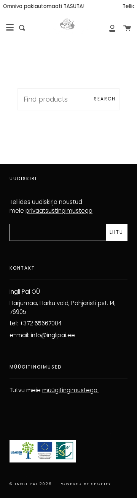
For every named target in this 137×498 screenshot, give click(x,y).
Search (105, 99)
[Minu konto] (108, 27)
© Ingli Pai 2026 (31, 483)
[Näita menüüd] (9, 27)
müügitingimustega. (70, 390)
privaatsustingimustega (58, 211)
